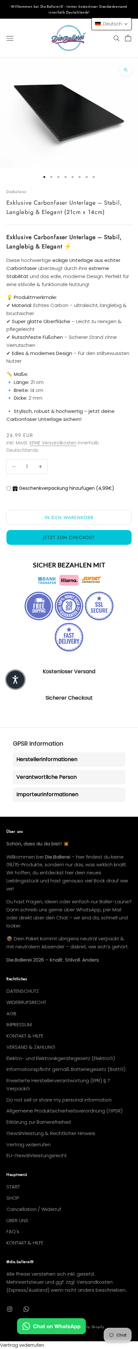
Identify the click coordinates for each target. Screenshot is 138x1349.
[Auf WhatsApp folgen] (26, 1309)
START (13, 1186)
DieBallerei (16, 192)
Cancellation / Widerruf (33, 1209)
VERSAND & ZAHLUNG (30, 1047)
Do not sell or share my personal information (59, 1099)
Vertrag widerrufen (28, 1144)
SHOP (12, 1198)
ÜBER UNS (17, 1220)
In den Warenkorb (69, 517)
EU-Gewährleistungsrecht (36, 1155)
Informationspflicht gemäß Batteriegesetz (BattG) (65, 1069)
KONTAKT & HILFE (24, 1035)
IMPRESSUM (19, 1024)
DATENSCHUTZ (22, 991)
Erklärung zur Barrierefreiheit (38, 1122)
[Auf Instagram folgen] (9, 1309)
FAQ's (12, 1231)
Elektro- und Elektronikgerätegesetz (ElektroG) (60, 1058)
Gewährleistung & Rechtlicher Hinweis (50, 1133)
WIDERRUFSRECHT (26, 1002)
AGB (11, 1013)
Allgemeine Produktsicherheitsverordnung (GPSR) (64, 1110)
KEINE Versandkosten (53, 443)
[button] (111, 24)
